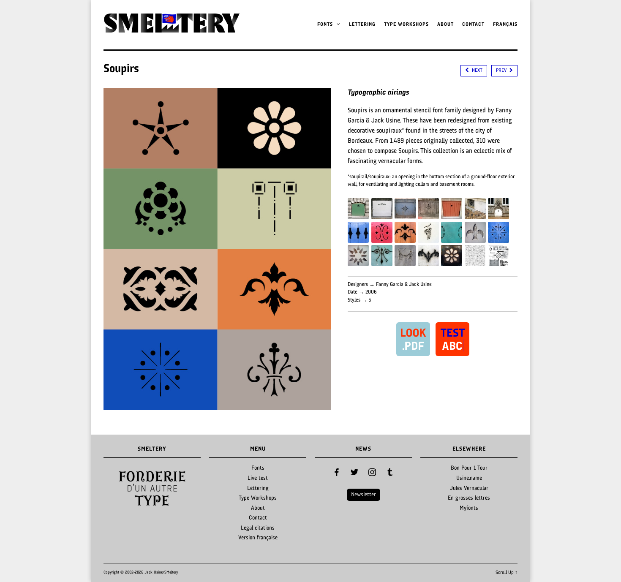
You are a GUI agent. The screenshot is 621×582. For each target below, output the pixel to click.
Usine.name (469, 478)
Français (505, 24)
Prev (114, 488)
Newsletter (363, 495)
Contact (473, 24)
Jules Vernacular (469, 488)
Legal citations (258, 528)
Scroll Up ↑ (507, 572)
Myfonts (469, 508)
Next (189, 488)
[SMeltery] (172, 30)
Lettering (362, 24)
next (476, 70)
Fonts (326, 24)
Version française (258, 538)
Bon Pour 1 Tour (469, 468)
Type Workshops (406, 24)
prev (502, 70)
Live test (258, 478)
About (445, 24)
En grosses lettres (469, 498)
